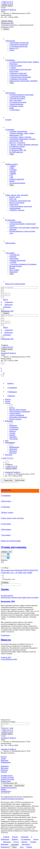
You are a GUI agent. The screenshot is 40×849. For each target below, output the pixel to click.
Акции (3, 758)
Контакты (4, 770)
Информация (5, 762)
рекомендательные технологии (12, 799)
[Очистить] (2, 290)
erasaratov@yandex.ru (8, 9)
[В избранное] (5, 554)
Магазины (4, 768)
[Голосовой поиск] (3, 294)
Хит (10, 552)
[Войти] (2, 366)
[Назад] (11, 405)
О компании (5, 635)
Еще (11, 83)
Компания (4, 760)
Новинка (4, 552)
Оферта (3, 789)
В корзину (5, 582)
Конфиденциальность (9, 787)
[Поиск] (2, 363)
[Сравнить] (5, 557)
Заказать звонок (7, 5)
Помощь (4, 772)
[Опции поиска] (2, 292)
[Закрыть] (2, 375)
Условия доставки (7, 777)
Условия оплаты (7, 775)
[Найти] (8, 294)
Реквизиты (5, 766)
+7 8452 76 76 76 (7, 2)
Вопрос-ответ (6, 781)
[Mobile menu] (2, 337)
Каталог (4, 757)
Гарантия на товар (7, 779)
